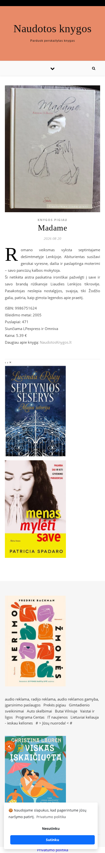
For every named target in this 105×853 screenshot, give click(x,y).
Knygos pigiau (52, 220)
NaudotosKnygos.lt (56, 342)
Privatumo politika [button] (51, 816)
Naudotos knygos (52, 28)
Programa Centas (30, 717)
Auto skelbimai (39, 711)
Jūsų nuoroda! (54, 723)
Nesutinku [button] (51, 828)
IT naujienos (57, 717)
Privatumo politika (52, 849)
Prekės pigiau (54, 704)
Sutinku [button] (52, 839)
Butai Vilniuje (66, 711)
